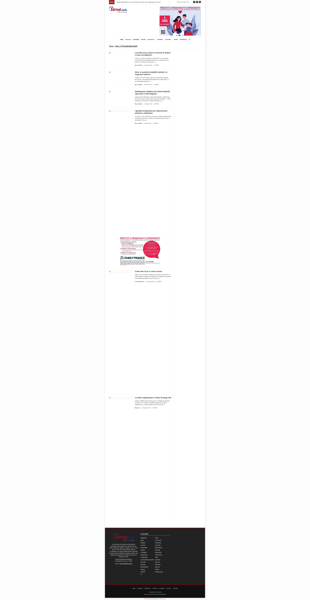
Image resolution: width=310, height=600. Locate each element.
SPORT (157, 569)
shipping (142, 569)
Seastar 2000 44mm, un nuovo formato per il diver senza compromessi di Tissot (139, 2)
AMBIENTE (143, 538)
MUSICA (157, 562)
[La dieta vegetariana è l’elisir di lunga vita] (121, 457)
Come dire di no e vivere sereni (148, 271)
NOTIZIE (142, 564)
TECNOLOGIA (159, 572)
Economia (136, 39)
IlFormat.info (159, 592)
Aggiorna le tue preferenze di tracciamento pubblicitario (155, 594)
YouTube (175, 588)
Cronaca (160, 39)
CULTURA (158, 545)
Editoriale (183, 39)
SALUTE (157, 567)
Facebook (161, 588)
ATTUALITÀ (158, 540)
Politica (128, 39)
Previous (169, 3)
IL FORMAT (156, 65)
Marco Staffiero (138, 65)
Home (121, 39)
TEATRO (142, 572)
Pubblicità (147, 588)
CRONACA (158, 543)
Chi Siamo (139, 588)
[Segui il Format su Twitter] (197, 2)
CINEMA (142, 543)
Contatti (154, 588)
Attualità (150, 39)
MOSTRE (157, 559)
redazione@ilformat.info (126, 563)
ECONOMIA (143, 547)
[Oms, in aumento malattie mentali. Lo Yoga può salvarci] (110, 72)
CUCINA (142, 545)
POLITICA (157, 564)
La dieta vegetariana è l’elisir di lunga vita (153, 398)
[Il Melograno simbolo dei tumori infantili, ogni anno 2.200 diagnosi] (110, 91)
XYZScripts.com (162, 598)
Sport (176, 39)
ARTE (156, 538)
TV (141, 574)
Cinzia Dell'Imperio (139, 281)
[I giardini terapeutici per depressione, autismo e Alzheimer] (121, 170)
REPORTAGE (144, 567)
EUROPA (157, 550)
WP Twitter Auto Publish (149, 598)
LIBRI (156, 557)
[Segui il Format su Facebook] (194, 2)
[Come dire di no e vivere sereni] (121, 331)
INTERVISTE (158, 555)
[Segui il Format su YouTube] (200, 2)
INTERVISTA (143, 555)
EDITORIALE (158, 547)
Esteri (143, 39)
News (111, 2)
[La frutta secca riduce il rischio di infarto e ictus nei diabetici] (110, 53)
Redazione (137, 407)
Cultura (168, 39)
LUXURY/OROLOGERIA (147, 559)
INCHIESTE (158, 552)
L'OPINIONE (143, 557)
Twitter (169, 588)
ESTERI (142, 550)
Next (169, 2)
